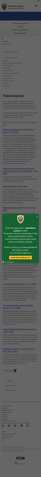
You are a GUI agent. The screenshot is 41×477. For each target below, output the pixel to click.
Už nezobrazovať (9, 262)
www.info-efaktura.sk (20, 257)
